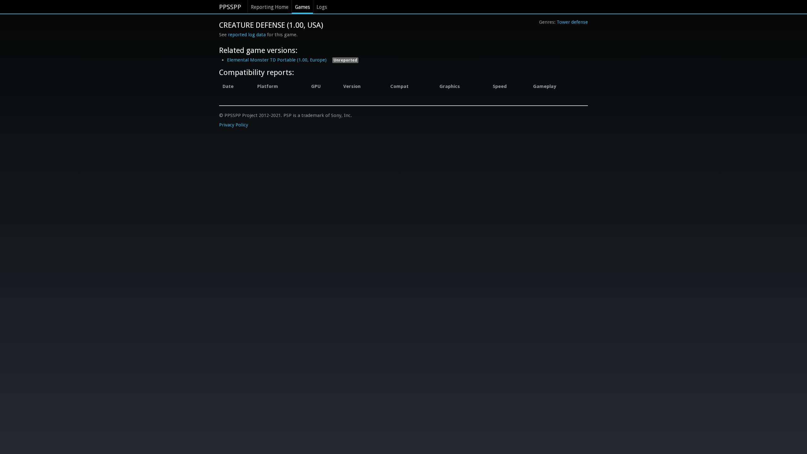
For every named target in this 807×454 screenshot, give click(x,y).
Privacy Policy (233, 125)
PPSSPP (230, 7)
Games (302, 7)
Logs (321, 7)
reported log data (247, 35)
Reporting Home (269, 7)
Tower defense (572, 22)
